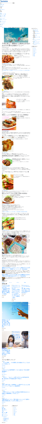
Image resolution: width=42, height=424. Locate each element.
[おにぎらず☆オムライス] (8, 223)
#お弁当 (3, 282)
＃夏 (33, 54)
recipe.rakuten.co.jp (6, 63)
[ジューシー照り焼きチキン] (7, 144)
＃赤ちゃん (34, 51)
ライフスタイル (4, 416)
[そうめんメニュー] (14, 244)
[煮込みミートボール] (8, 58)
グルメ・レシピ (5, 27)
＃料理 (34, 53)
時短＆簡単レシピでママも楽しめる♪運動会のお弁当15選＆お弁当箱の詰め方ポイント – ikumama (16, 275)
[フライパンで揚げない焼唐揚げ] (7, 82)
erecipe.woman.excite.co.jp (7, 108)
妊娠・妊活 (36, 31)
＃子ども (14, 407)
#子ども (18, 282)
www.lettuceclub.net (6, 130)
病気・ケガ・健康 (4, 412)
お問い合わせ (6, 420)
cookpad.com (5, 152)
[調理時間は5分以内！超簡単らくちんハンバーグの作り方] (7, 162)
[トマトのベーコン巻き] (9, 103)
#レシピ (10, 282)
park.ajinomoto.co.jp (6, 203)
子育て (36, 35)
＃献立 (34, 55)
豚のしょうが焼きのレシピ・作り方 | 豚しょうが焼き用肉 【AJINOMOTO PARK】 (15, 211)
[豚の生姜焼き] (8, 198)
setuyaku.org (5, 254)
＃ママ (14, 410)
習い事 (3, 407)
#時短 (25, 282)
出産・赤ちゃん (37, 33)
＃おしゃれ (15, 409)
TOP (2, 27)
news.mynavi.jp (5, 166)
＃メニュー (34, 52)
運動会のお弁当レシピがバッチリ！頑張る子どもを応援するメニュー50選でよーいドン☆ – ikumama (16, 268)
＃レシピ (14, 408)
